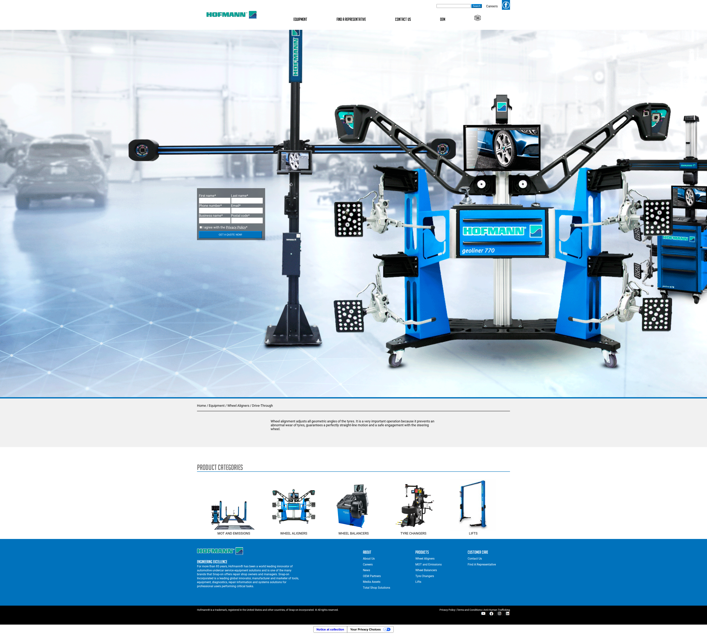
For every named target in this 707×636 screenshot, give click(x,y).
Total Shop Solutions (376, 587)
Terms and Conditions (469, 609)
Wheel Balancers (353, 533)
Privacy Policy (236, 227)
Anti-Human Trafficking (496, 609)
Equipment (300, 19)
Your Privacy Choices (365, 629)
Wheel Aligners (238, 405)
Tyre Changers (413, 533)
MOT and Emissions (233, 533)
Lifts (473, 533)
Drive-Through (262, 405)
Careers (492, 6)
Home (201, 405)
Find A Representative (351, 19)
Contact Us (403, 19)
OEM (442, 19)
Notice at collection (330, 629)
